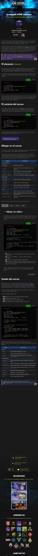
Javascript (13, 32)
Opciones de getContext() (10, 139)
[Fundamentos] (19, 529)
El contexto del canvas (13, 104)
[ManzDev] (23, 35)
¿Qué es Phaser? (20, 56)
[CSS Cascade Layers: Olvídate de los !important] (19, 486)
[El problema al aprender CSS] (19, 505)
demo (33, 79)
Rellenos (4, 205)
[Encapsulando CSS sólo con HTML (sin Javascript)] (19, 495)
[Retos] (27, 545)
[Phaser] (16, 545)
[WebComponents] (19, 534)
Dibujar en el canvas (12, 145)
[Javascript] (24, 529)
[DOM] (30, 529)
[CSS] (19, 523)
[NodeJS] (24, 540)
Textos (23, 205)
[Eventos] (8, 534)
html (28, 79)
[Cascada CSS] (30, 523)
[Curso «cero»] (13, 529)
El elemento (12, 64)
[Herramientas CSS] (8, 529)
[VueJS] (19, 540)
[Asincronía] (13, 534)
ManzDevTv (22, 479)
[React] (13, 540)
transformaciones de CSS (7, 382)
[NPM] (8, 540)
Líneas (17, 205)
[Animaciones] (24, 523)
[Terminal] (24, 534)
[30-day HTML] (30, 540)
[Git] (30, 534)
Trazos (11, 205)
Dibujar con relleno (14, 211)
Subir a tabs (31, 274)
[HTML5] (8, 523)
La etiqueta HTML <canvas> (19, 14)
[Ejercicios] (21, 545)
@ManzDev (17, 479)
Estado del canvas (10, 279)
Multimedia (19, 32)
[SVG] (13, 523)
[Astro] (10, 545)
